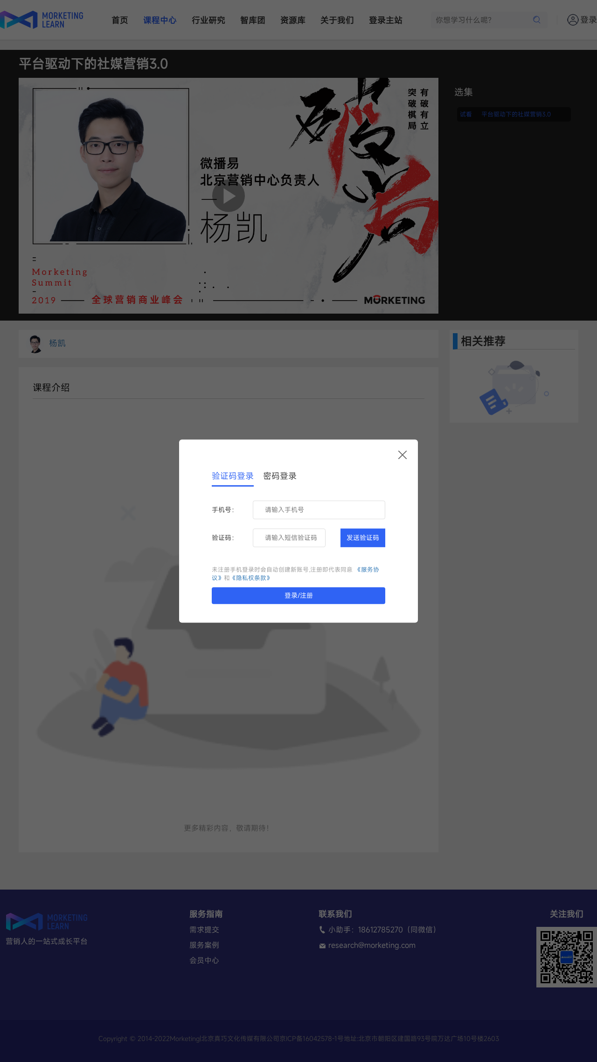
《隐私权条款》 (251, 578)
